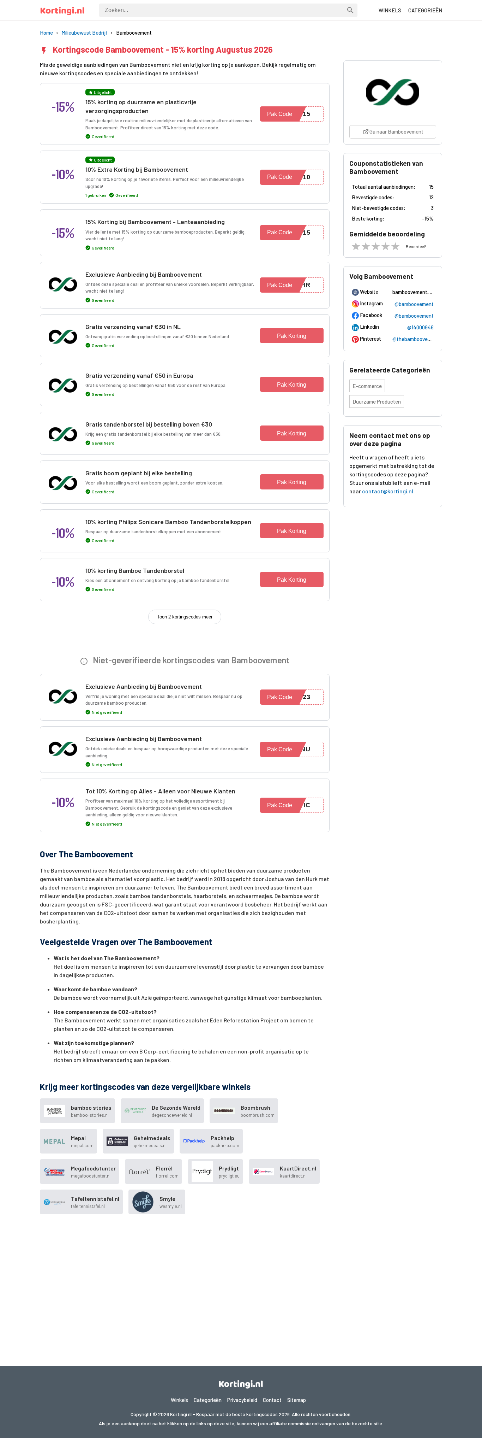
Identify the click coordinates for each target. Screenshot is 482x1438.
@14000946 (420, 327)
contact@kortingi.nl (387, 491)
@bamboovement (414, 304)
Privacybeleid (242, 1400)
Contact (272, 1400)
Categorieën (208, 1400)
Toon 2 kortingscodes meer (184, 617)
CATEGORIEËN (425, 10)
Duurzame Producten (377, 401)
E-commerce (367, 386)
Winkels (179, 1400)
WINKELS (390, 10)
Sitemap (296, 1400)
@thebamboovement (415, 339)
